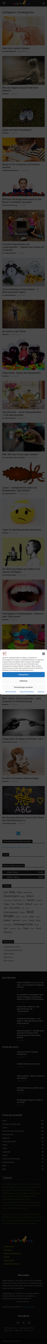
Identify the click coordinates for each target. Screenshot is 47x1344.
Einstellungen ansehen (23, 687)
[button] (43, 654)
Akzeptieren (23, 674)
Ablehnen (23, 681)
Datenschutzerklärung (27, 691)
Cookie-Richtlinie (10, 691)
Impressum (41, 691)
